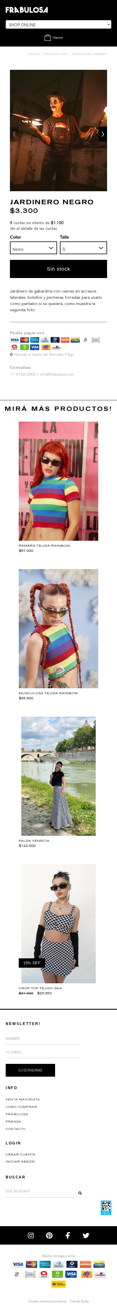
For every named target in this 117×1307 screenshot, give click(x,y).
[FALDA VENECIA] (58, 834)
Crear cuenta (20, 1154)
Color (15, 237)
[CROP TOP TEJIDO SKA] (58, 981)
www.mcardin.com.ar (53, 1301)
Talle (64, 237)
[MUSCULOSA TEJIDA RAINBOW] (58, 686)
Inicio (34, 54)
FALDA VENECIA (34, 840)
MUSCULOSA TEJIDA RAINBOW (48, 693)
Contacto (16, 1129)
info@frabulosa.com (57, 374)
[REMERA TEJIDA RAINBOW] (58, 539)
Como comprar (21, 1107)
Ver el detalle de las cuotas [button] (33, 228)
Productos (55, 54)
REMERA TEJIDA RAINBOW (44, 545)
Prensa (13, 1121)
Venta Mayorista (23, 1099)
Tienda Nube (79, 1301)
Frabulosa (17, 1114)
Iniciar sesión (20, 1161)
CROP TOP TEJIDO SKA (40, 988)
